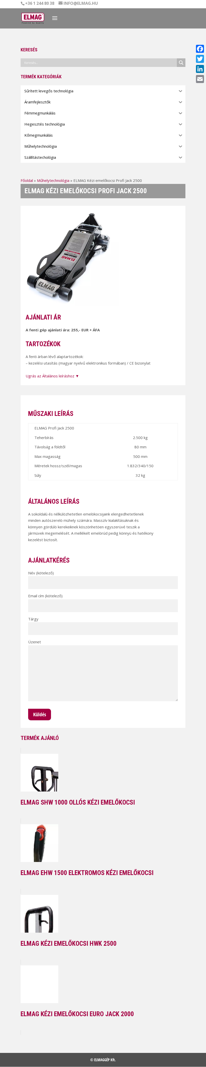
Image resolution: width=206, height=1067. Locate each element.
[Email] (200, 79)
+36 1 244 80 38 (39, 3)
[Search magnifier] (181, 62)
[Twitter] (200, 59)
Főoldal (27, 180)
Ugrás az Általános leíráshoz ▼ (52, 375)
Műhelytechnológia (53, 180)
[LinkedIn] (200, 69)
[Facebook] (200, 49)
